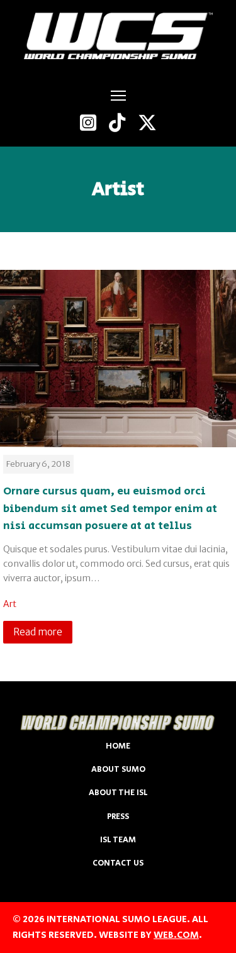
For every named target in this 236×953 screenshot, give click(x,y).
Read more (37, 632)
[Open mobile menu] (118, 96)
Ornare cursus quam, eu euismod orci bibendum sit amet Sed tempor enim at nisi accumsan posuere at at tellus (110, 508)
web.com (176, 935)
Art (9, 604)
